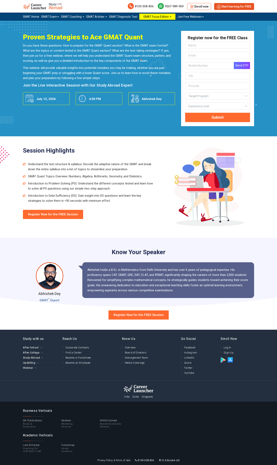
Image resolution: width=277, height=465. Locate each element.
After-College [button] (31, 352)
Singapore (147, 396)
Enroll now (201, 6)
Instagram (190, 352)
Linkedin (189, 357)
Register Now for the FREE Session (53, 214)
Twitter (188, 367)
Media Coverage (135, 362)
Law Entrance (32, 448)
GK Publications (32, 423)
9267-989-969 (174, 6)
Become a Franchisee (78, 357)
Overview (130, 347)
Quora (188, 362)
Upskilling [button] (29, 362)
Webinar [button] (28, 367)
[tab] (39, 347)
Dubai (135, 396)
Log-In (227, 347)
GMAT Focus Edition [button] (156, 16)
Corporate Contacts (77, 347)
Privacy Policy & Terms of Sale (113, 460)
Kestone (67, 423)
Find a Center (73, 352)
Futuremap (68, 448)
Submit (218, 117)
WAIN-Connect (110, 423)
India (127, 396)
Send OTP (241, 65)
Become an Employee (77, 362)
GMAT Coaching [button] (71, 16)
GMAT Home (31, 16)
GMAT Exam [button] (49, 16)
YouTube (189, 372)
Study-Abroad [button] (31, 357)
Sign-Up (229, 352)
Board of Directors (136, 352)
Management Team (136, 357)
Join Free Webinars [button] (189, 16)
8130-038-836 (144, 6)
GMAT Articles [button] (95, 16)
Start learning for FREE (236, 6)
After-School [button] (31, 347)
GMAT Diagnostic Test (123, 16)
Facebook (189, 347)
